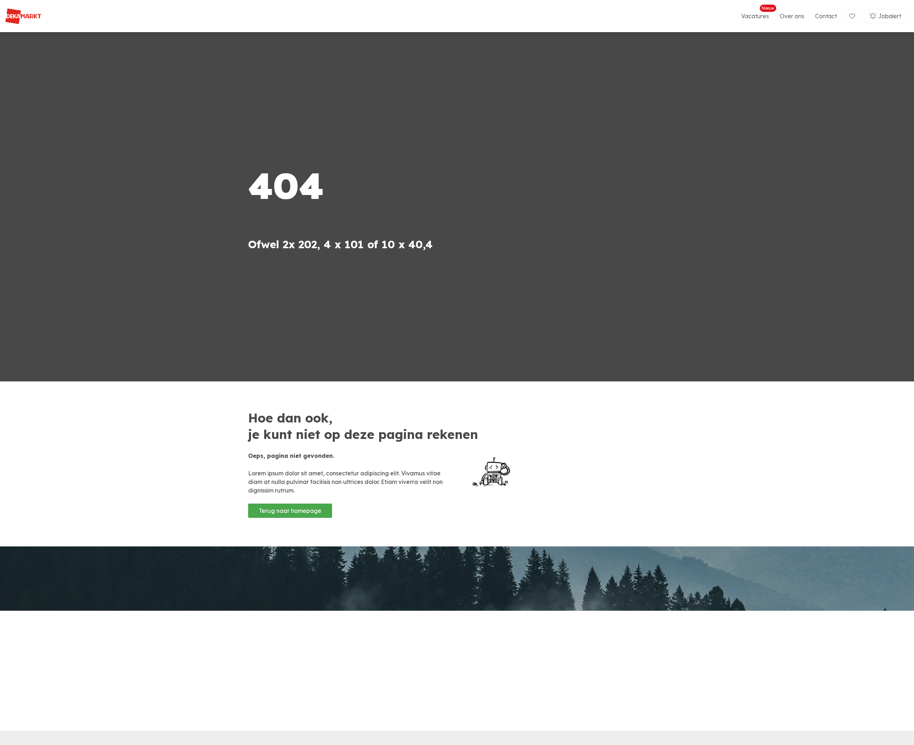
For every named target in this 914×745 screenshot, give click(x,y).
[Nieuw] (852, 16)
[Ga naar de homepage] (23, 16)
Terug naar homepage (290, 510)
